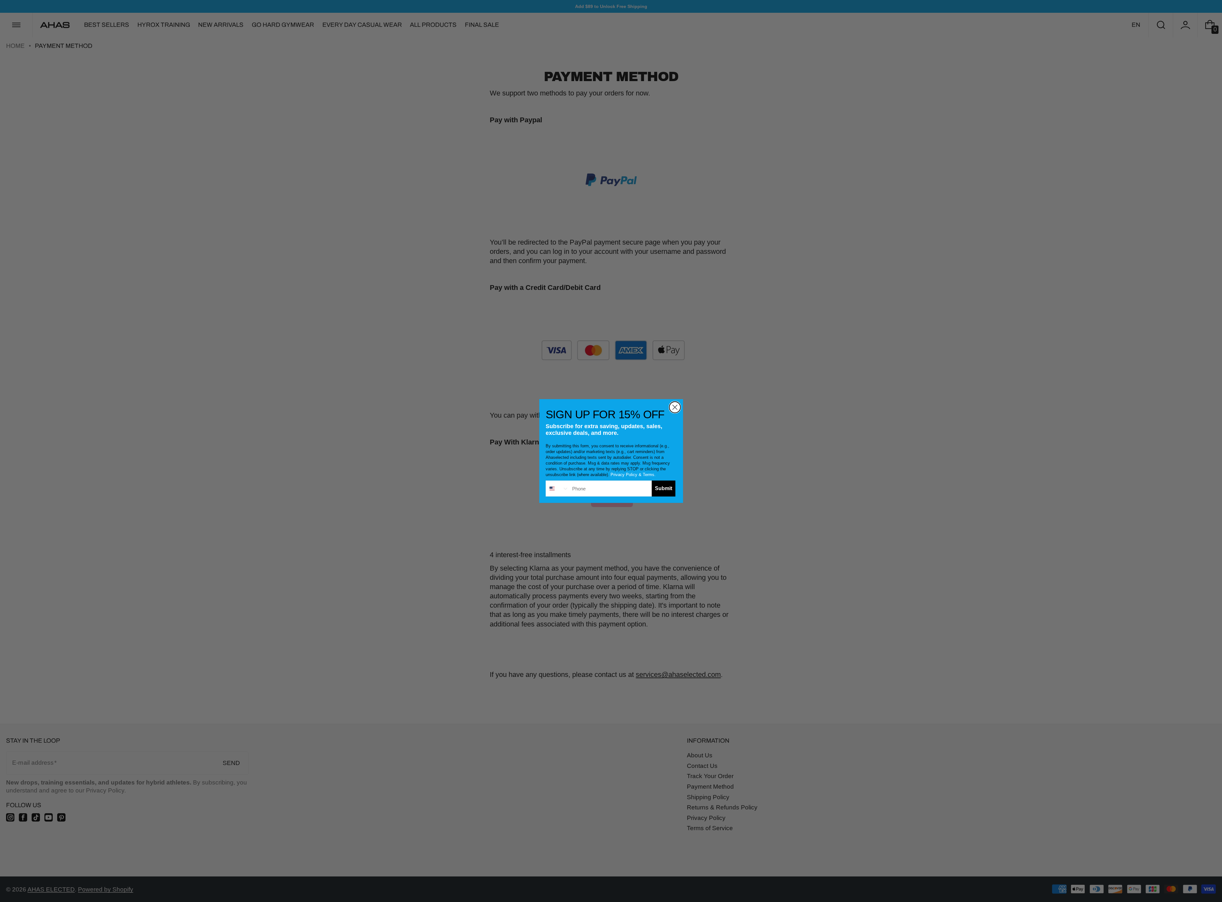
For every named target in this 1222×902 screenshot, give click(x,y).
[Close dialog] (674, 407)
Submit (663, 488)
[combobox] (557, 488)
